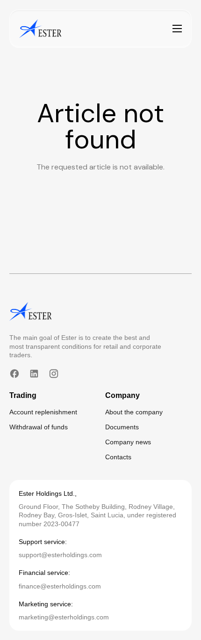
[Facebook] (14, 373)
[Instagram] (54, 373)
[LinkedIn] (34, 373)
